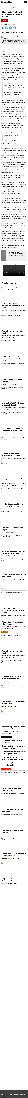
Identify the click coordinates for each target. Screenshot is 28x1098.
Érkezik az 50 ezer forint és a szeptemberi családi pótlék (12, 429)
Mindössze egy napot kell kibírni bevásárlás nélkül (13, 728)
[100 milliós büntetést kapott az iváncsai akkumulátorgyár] (14, 542)
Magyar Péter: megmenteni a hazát (12, 332)
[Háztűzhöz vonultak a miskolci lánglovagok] (14, 800)
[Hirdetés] (14, 51)
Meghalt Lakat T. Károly (10, 356)
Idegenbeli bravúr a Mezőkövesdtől (8, 880)
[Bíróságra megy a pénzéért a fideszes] (14, 469)
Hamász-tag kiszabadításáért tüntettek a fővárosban (12, 505)
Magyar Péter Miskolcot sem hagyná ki (12, 529)
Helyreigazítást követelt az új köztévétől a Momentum (12, 454)
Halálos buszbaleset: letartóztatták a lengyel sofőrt (12, 758)
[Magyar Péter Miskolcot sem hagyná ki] (14, 518)
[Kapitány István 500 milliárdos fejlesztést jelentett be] (14, 393)
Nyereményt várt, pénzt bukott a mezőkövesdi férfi (13, 747)
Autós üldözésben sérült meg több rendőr (12, 741)
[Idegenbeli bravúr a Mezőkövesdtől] (14, 869)
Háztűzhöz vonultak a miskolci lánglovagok (12, 810)
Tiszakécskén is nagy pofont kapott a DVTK (12, 789)
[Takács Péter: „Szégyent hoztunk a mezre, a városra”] (14, 844)
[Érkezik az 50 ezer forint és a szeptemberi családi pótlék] (14, 419)
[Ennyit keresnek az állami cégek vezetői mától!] (14, 692)
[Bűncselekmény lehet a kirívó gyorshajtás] (14, 370)
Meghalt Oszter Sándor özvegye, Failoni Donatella (13, 623)
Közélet (5, 20)
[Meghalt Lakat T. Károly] (14, 347)
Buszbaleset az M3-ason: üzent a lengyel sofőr (13, 576)
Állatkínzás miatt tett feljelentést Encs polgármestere (13, 753)
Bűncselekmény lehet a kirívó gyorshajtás (12, 380)
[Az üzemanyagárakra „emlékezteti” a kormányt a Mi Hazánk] (14, 294)
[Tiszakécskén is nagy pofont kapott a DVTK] (14, 779)
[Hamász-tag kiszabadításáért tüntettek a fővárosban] (14, 495)
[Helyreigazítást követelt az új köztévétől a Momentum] (14, 444)
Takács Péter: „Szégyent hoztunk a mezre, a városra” (13, 855)
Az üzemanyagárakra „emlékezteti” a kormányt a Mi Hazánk (12, 306)
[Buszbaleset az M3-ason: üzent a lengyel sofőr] (14, 565)
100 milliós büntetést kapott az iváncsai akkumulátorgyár (13, 552)
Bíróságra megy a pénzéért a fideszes (12, 480)
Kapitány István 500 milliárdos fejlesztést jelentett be (12, 404)
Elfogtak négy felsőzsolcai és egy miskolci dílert (12, 764)
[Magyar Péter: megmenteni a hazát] (14, 321)
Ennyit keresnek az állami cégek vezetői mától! (13, 702)
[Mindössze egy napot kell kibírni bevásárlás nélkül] (14, 717)
